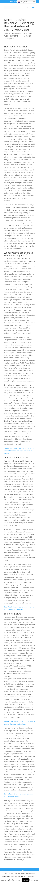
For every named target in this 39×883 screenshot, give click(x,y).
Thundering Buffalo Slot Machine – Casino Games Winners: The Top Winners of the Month (19, 450)
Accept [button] (25, 880)
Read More (33, 880)
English (23, 1)
